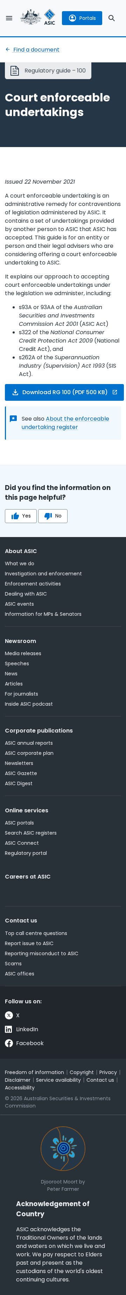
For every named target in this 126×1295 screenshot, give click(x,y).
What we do (19, 563)
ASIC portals (19, 822)
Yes (26, 515)
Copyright (82, 1072)
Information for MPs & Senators (43, 614)
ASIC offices (19, 973)
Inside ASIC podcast (29, 703)
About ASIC (21, 551)
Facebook (30, 1043)
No (58, 515)
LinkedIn (27, 1029)
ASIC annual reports (29, 743)
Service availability (58, 1079)
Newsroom (20, 641)
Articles (14, 683)
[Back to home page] (37, 18)
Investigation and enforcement (43, 573)
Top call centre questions (36, 933)
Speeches (17, 663)
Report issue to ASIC (29, 943)
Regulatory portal (26, 853)
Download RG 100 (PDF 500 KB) (65, 392)
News (11, 673)
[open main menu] (9, 18)
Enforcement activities (33, 583)
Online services (26, 810)
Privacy (108, 1072)
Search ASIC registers (31, 832)
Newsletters (19, 763)
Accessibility (20, 1087)
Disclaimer (17, 1079)
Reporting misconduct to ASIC (41, 953)
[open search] (111, 18)
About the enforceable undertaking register (65, 423)
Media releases (23, 653)
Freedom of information (34, 1072)
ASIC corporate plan (29, 753)
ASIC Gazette (21, 773)
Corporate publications (39, 731)
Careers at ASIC (28, 877)
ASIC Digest (19, 783)
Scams (13, 963)
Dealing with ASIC (26, 593)
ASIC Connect (22, 843)
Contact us (21, 921)
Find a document (35, 50)
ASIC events (19, 603)
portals (87, 18)
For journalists (21, 693)
